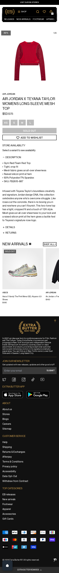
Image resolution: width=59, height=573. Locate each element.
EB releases (8, 494)
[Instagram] (23, 379)
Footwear (7, 504)
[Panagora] (55, 560)
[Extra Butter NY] (10, 11)
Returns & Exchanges (13, 452)
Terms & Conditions (12, 461)
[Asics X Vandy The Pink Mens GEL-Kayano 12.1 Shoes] (22, 278)
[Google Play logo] (37, 394)
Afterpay (7, 457)
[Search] (37, 12)
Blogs (5, 419)
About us (7, 409)
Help (5, 442)
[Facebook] (14, 379)
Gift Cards (7, 519)
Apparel (6, 509)
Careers (6, 424)
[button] (29, 570)
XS (6, 123)
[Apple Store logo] (12, 394)
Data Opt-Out (9, 476)
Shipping (7, 447)
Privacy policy (9, 466)
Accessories (9, 514)
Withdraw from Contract (15, 481)
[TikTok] (32, 379)
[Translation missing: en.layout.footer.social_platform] (4, 379)
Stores (6, 414)
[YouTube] (42, 379)
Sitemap (6, 429)
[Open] (7, 565)
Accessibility (9, 471)
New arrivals (9, 499)
